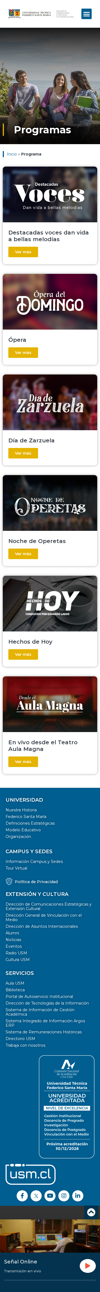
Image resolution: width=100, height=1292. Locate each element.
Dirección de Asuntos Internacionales (42, 926)
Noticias (13, 939)
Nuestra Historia (21, 809)
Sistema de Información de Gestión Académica (40, 1012)
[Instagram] (63, 1195)
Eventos (14, 946)
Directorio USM (20, 1038)
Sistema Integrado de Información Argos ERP (45, 1023)
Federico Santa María (26, 816)
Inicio (12, 154)
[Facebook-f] (22, 1195)
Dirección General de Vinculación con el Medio (44, 917)
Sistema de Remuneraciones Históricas (44, 1031)
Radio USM (16, 952)
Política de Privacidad (36, 881)
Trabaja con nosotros (25, 1045)
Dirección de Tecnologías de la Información (47, 1003)
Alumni (12, 933)
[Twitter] (36, 1195)
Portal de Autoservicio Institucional (39, 996)
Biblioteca (15, 989)
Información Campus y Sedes (34, 861)
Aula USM (15, 983)
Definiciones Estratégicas (30, 823)
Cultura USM (18, 959)
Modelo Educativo (23, 829)
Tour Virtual (16, 868)
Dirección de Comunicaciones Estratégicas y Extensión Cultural (49, 906)
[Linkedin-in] (77, 1195)
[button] (86, 14)
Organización (18, 836)
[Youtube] (50, 1195)
